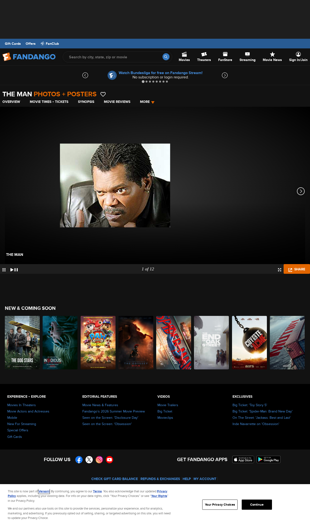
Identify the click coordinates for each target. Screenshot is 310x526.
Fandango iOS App (243, 459)
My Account (205, 478)
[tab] (143, 81)
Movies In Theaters (21, 405)
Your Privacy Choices (220, 504)
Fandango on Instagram (99, 459)
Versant (44, 491)
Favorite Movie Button (103, 94)
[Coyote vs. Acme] (249, 342)
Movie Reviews (117, 101)
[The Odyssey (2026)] (136, 342)
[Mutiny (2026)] (287, 342)
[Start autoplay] (14, 269)
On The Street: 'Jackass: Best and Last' (261, 417)
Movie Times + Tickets (49, 101)
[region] (155, 505)
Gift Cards (13, 44)
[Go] (166, 56)
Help (187, 478)
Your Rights (159, 496)
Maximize (279, 269)
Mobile (12, 417)
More (145, 101)
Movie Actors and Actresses (28, 411)
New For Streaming (21, 423)
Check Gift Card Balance (114, 478)
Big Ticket (164, 411)
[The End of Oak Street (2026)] (211, 342)
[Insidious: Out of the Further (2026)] (60, 342)
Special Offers (17, 430)
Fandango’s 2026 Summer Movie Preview (113, 411)
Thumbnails (4, 269)
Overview (11, 101)
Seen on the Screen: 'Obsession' (107, 423)
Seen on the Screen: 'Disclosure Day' (110, 417)
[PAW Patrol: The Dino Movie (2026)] (98, 342)
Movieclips (165, 417)
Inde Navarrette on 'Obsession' (255, 423)
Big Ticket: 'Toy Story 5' (249, 405)
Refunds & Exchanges (160, 478)
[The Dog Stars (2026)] (22, 342)
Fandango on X (89, 459)
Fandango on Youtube (109, 459)
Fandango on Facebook (79, 459)
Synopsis (86, 101)
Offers (31, 44)
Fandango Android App (268, 459)
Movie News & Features (100, 405)
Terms (97, 491)
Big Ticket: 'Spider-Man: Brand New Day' (262, 411)
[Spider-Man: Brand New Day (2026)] (174, 342)
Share (299, 269)
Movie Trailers (167, 405)
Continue (257, 504)
